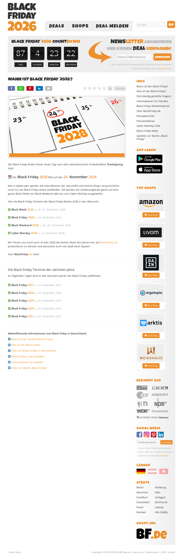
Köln (157, 492)
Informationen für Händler (27, 362)
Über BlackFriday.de (148, 111)
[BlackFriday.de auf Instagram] (147, 436)
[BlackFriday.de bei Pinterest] (154, 436)
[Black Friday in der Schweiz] (162, 473)
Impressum (138, 552)
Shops (80, 26)
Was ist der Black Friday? (151, 91)
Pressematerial (145, 121)
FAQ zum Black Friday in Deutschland (33, 350)
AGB (163, 552)
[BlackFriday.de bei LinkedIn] (161, 436)
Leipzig (159, 507)
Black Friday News (147, 130)
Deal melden (112, 26)
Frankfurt (142, 497)
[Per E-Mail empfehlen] (48, 88)
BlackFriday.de (109, 242)
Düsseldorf (143, 502)
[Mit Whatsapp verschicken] (20, 88)
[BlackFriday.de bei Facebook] (140, 436)
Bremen (141, 512)
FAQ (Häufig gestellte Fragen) (154, 96)
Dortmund (161, 502)
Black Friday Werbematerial (153, 106)
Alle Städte (161, 512)
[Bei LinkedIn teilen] (39, 88)
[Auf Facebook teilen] (11, 88)
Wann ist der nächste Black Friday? (32, 339)
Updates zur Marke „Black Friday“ (152, 137)
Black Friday (22, 285)
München (142, 492)
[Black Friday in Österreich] (152, 473)
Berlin (140, 487)
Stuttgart (160, 497)
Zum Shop (153, 214)
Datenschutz (164, 68)
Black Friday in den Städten (27, 356)
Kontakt (171, 552)
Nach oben (15, 552)
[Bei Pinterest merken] (30, 88)
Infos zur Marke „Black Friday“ (29, 368)
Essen (140, 507)
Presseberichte (145, 116)
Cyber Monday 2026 (148, 125)
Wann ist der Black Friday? (152, 86)
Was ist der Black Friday (25, 345)
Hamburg (160, 487)
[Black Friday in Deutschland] (142, 473)
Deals (56, 26)
